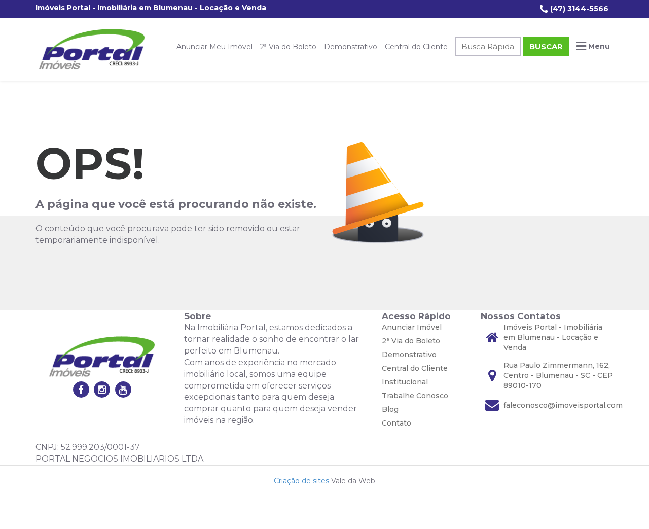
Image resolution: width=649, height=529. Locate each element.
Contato (396, 423)
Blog (390, 409)
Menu (598, 46)
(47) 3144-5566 (578, 8)
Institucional (405, 381)
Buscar (546, 46)
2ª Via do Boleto (288, 46)
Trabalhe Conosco (415, 395)
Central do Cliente (416, 46)
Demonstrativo (350, 46)
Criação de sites (301, 480)
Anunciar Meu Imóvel (214, 46)
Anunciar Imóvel (412, 327)
